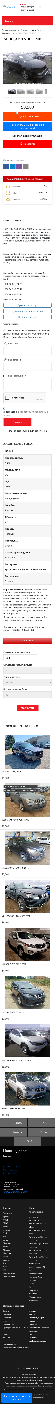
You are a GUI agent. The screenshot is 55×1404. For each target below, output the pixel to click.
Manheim (6, 1338)
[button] (6, 166)
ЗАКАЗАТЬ (33, 116)
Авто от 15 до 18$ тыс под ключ (38, 1258)
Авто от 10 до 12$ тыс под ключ (38, 1245)
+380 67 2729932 (27, 10)
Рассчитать (28, 708)
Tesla (5, 1267)
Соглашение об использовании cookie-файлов (16, 1346)
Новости (32, 1321)
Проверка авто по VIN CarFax (15, 1328)
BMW (5, 1223)
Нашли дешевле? (27, 317)
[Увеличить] (27, 66)
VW (4, 1270)
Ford (5, 1233)
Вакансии (33, 1324)
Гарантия (7, 1318)
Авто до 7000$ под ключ (37, 1232)
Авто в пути (34, 1220)
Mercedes (6, 1250)
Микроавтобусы (35, 1297)
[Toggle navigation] (49, 6)
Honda (5, 1227)
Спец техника (9, 1277)
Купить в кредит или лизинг (27, 311)
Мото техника (9, 1273)
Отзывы (32, 1311)
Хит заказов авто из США (37, 1225)
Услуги (6, 1311)
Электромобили (35, 1277)
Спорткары (33, 1290)
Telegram (17, 1123)
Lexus (5, 1240)
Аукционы (7, 1217)
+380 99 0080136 (10, 1173)
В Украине (33, 1217)
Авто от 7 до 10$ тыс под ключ (38, 1238)
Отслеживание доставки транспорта (39, 1329)
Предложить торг (28, 305)
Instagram (17, 1132)
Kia (4, 1237)
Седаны (32, 1287)
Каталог (9, 20)
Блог (5, 1321)
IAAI (31, 1334)
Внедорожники (35, 1274)
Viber (44, 1123)
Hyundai (6, 1230)
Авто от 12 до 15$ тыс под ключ (38, 1252)
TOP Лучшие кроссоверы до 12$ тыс (37, 1267)
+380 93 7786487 (27, 7)
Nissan (5, 1257)
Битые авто (7, 1213)
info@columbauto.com (15, 1191)
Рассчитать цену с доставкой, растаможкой (27, 126)
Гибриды (32, 1280)
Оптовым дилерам (36, 1318)
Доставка (7, 1314)
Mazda (5, 1247)
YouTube (31, 1141)
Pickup (31, 1284)
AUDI (5, 1220)
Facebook (44, 1132)
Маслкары (33, 1294)
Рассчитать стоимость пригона (17, 1398)
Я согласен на (25, 413)
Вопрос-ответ (8, 1324)
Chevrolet (7, 1243)
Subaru (6, 1260)
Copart (5, 1334)
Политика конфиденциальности (38, 1339)
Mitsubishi (7, 1253)
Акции (32, 1314)
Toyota (5, 1263)
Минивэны (33, 1300)
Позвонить (29, 143)
